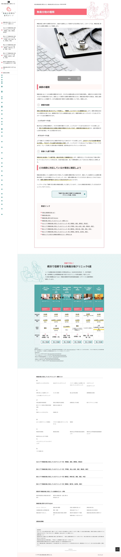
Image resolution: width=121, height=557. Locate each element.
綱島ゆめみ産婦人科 (57, 405)
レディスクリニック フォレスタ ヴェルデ (43, 442)
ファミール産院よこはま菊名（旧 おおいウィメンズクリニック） (78, 384)
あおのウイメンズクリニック (59, 383)
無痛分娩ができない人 (8, 204)
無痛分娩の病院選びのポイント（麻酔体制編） (9, 209)
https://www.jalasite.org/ (71, 349)
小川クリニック (90, 383)
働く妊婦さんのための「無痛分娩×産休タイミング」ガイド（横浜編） (9, 122)
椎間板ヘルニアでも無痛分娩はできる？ (9, 171)
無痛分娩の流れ (6, 184)
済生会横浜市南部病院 (41, 402)
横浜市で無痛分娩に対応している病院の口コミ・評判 (9, 62)
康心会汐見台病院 (74, 392)
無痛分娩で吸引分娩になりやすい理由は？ (9, 214)
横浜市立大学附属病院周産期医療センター (94, 432)
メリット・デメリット (8, 163)
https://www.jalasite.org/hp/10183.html (54, 353)
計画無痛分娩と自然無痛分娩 (9, 189)
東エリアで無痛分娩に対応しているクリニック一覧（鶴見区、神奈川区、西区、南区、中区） (9, 47)
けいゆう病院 (56, 392)
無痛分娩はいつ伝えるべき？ (76, 515)
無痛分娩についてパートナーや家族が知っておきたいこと (9, 129)
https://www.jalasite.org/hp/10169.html (60, 356)
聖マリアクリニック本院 (92, 402)
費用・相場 (5, 193)
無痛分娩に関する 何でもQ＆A (9, 67)
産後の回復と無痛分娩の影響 (9, 158)
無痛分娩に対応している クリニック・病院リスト (9, 23)
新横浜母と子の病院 (74, 402)
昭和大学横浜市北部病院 (58, 402)
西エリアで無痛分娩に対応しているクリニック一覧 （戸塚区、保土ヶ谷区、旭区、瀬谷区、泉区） (9, 38)
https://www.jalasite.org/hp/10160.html (53, 359)
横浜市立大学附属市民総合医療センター (77, 432)
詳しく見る (45, 342)
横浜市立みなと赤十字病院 (42, 436)
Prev (41, 297)
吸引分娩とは (6, 82)
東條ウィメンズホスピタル (42, 412)
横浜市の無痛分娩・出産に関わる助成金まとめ (60, 496)
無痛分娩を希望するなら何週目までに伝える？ (9, 136)
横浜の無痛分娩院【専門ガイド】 (8, 3)
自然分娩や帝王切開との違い (9, 86)
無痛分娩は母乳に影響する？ (8, 141)
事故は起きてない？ (7, 197)
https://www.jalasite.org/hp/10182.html (51, 357)
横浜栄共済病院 (39, 431)
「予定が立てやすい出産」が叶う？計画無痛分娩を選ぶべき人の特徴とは (9, 106)
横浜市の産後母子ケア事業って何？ (9, 147)
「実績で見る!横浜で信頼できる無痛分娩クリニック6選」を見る (69, 194)
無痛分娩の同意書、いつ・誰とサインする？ (9, 92)
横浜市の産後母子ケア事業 (76, 512)
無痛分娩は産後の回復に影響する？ (60, 513)
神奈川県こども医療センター (42, 392)
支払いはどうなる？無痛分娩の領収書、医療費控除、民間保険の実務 (9, 98)
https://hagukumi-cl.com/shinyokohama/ (56, 360)
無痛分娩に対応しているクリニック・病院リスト (55, 221)
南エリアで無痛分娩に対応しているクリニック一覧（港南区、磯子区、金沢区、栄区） (9, 55)
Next (50, 297)
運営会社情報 (6, 72)
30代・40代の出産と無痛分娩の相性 (9, 153)
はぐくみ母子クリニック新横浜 (43, 422)
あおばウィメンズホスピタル (42, 383)
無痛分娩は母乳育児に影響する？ (94, 512)
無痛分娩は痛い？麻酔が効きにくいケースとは (9, 77)
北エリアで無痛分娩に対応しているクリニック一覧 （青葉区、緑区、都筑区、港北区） (9, 30)
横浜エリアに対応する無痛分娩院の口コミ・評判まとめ (57, 234)
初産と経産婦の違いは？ (8, 175)
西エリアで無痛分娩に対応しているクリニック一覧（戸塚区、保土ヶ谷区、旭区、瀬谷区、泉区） (68, 226)
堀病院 (71, 422)
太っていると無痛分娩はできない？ (9, 180)
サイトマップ (100, 554)
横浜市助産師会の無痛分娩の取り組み (43, 496)
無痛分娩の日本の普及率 (8, 200)
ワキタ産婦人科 (39, 451)
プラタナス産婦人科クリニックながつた (60, 423)
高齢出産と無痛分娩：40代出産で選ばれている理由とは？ (9, 114)
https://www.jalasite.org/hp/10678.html (59, 355)
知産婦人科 (55, 412)
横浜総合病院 (56, 431)
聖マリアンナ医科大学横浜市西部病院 (43, 406)
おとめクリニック (91, 385)
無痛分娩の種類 (6, 166)
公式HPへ (45, 309)
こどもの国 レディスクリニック (43, 395)
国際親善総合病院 (91, 392)
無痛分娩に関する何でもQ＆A (50, 218)
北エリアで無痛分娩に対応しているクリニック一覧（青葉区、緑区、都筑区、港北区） (65, 223)
